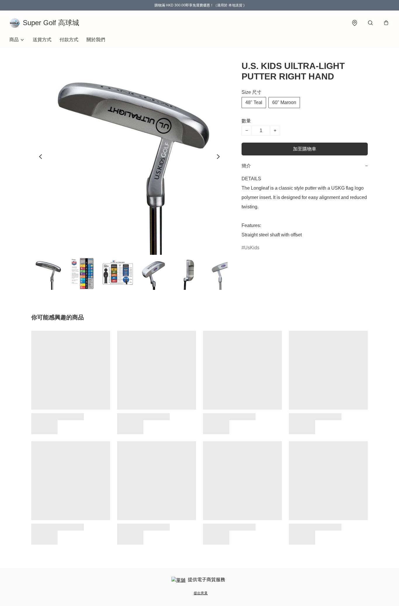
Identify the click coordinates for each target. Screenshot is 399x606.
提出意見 (201, 593)
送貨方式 (42, 39)
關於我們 (95, 39)
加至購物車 (304, 148)
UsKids (251, 247)
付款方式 (69, 39)
